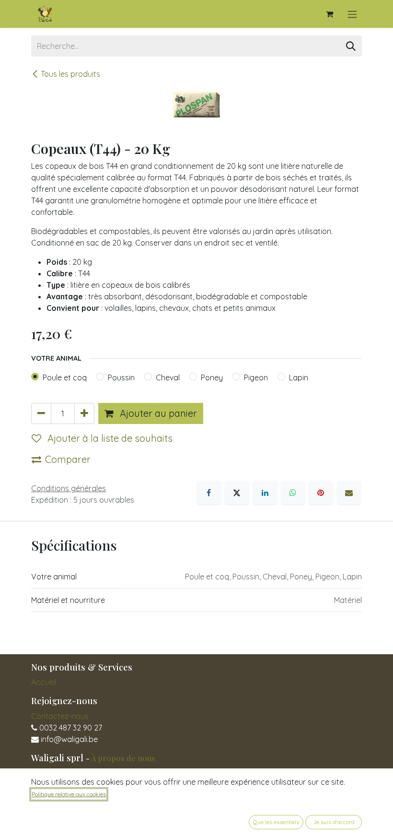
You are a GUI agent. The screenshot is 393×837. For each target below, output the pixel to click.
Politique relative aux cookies (69, 794)
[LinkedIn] (265, 492)
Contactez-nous (60, 716)
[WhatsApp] (292, 492)
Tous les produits (70, 74)
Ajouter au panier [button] (157, 413)
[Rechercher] (351, 46)
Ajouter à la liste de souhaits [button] (109, 438)
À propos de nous (123, 758)
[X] (236, 492)
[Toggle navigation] (352, 14)
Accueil (43, 682)
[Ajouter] (84, 413)
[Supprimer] (41, 413)
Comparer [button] (68, 459)
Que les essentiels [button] (276, 821)
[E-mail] (348, 492)
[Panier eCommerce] (329, 14)
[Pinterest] (320, 492)
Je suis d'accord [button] (334, 821)
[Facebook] (208, 492)
